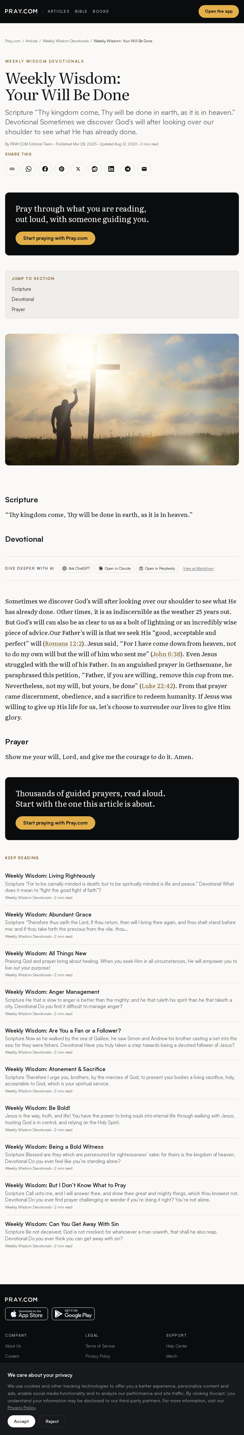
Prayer (18, 309)
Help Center (176, 1345)
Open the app (219, 11)
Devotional (23, 299)
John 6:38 (166, 653)
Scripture (21, 289)
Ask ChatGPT (79, 568)
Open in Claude (118, 568)
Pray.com (13, 40)
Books (101, 11)
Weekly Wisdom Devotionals (66, 40)
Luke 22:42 (157, 685)
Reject (52, 1421)
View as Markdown (198, 568)
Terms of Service (100, 1345)
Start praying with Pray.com (55, 238)
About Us (13, 1345)
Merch (172, 1356)
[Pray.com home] (21, 11)
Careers (12, 1356)
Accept (21, 1421)
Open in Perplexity (160, 568)
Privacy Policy (97, 1356)
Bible (81, 11)
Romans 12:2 (63, 643)
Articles (59, 11)
